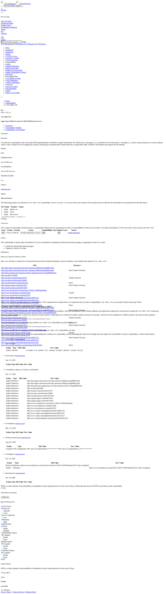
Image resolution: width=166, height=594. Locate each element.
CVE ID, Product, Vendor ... (13, 6)
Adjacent (6, 511)
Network (6, 509)
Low (5, 517)
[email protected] (5, 189)
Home (7, 101)
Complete (6, 535)
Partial (5, 537)
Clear (24, 42)
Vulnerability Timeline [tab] (13, 128)
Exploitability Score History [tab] (15, 130)
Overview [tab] (9, 126)
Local (5, 513)
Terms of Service (19, 592)
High (5, 522)
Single (5, 528)
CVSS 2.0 (5, 497)
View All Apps (6, 21)
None (5, 526)
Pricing (3, 10)
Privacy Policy (6, 592)
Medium (6, 520)
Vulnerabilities (10, 103)
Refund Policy (31, 592)
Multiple (6, 531)
